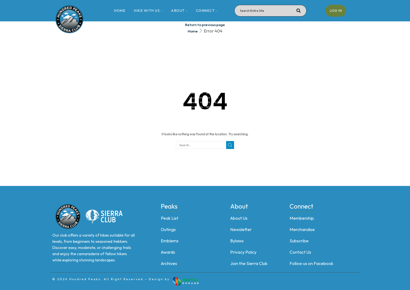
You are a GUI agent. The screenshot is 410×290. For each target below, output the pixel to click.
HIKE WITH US (147, 10)
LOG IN (336, 10)
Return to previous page (205, 24)
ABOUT (178, 10)
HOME (119, 10)
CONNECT (205, 10)
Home (193, 31)
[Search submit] (298, 10)
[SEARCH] (230, 145)
